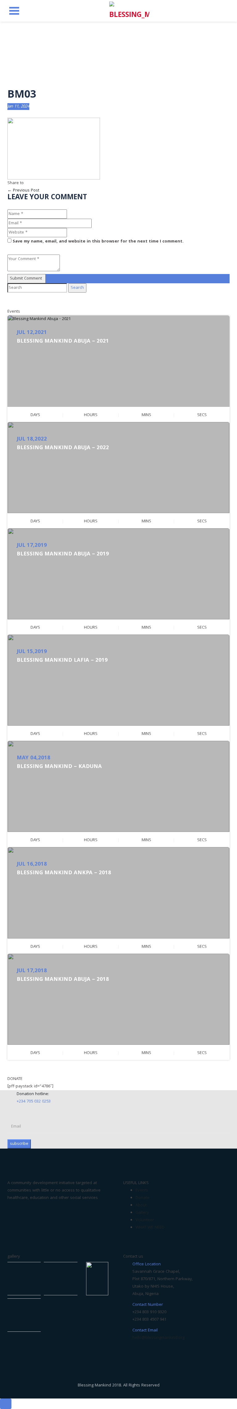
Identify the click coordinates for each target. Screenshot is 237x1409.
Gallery (142, 1212)
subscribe (19, 1144)
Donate (142, 1198)
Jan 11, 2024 (18, 106)
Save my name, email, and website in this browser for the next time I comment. (98, 241)
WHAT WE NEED (149, 1227)
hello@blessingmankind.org (158, 1338)
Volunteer (144, 1220)
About (141, 1205)
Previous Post (23, 190)
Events (141, 1190)
